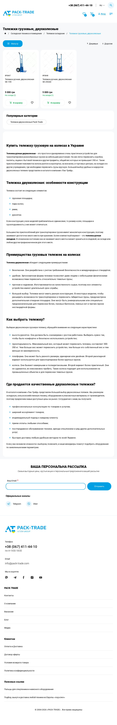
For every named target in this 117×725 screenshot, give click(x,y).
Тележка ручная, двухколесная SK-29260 (57, 80)
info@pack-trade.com (17, 563)
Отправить (99, 486)
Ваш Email (11, 481)
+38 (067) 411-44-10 (80, 5)
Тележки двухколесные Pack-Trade (26, 122)
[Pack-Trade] (5, 33)
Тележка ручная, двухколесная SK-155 (19, 80)
